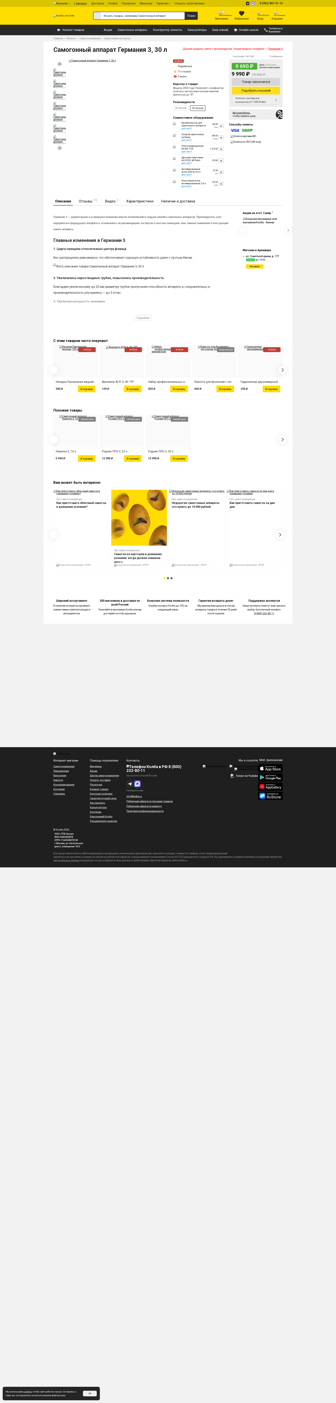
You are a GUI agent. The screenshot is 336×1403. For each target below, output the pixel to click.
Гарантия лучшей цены (103, 798)
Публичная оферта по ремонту (144, 806)
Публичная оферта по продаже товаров (150, 801)
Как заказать (97, 802)
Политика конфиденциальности (145, 811)
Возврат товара (99, 789)
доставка (105, 780)
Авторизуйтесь (241, 112)
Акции (108, 30)
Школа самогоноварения (104, 775)
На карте (255, 266)
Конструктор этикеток (167, 30)
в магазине (270, 65)
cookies (27, 1391)
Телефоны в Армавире (276, 30)
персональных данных (66, 860)
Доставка (97, 3)
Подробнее (143, 318)
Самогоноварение (64, 766)
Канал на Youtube (246, 775)
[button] (164, 578)
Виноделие (59, 775)
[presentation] (243, 230)
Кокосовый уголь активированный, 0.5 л (193, 182)
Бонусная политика (101, 793)
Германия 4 (275, 48)
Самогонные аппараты (132, 30)
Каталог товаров (73, 30)
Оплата (112, 3)
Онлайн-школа (248, 30)
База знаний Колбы (101, 816)
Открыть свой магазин (189, 3)
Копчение (59, 789)
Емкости (58, 780)
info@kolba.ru (134, 796)
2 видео (182, 76)
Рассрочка (128, 3)
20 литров (181, 108)
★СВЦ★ (178, 61)
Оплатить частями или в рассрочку (250, 100)
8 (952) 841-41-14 (271, 3)
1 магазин (80, 3)
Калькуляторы (197, 30)
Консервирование (63, 784)
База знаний (220, 30)
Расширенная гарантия (103, 821)
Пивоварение (61, 771)
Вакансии (146, 3)
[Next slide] (59, 148)
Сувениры (59, 793)
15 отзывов (184, 71)
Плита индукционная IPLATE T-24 (192, 147)
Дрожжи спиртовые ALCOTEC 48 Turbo (192, 159)
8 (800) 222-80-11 (264, 613)
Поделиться (185, 66)
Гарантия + (163, 3)
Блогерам (95, 812)
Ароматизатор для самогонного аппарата (193, 124)
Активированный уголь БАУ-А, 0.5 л (191, 170)
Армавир (61, 3)
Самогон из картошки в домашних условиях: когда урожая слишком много (138, 557)
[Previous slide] (59, 64)
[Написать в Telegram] (248, 3)
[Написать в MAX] (253, 3)
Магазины (96, 766)
